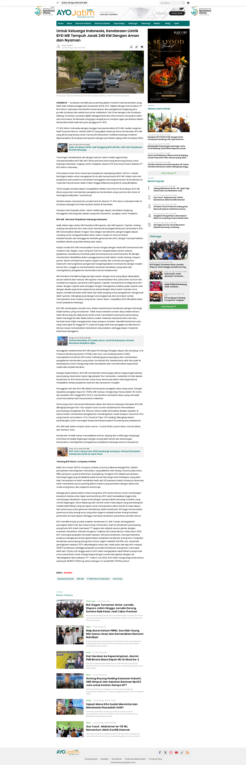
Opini (176, 23)
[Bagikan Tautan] (131, 47)
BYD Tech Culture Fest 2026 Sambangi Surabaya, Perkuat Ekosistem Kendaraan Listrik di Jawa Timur (104, 452)
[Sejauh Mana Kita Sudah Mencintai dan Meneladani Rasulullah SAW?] (70, 708)
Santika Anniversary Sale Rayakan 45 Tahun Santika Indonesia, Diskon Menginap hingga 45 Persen (168, 165)
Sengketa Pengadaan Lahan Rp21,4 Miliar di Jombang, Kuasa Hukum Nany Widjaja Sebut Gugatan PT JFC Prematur (171, 217)
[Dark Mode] (188, 3)
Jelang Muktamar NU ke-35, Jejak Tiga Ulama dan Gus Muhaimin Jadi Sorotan (171, 189)
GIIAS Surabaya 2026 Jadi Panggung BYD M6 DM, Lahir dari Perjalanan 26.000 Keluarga (105, 148)
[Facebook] (160, 752)
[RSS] (187, 752)
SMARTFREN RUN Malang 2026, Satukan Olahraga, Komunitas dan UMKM (175, 285)
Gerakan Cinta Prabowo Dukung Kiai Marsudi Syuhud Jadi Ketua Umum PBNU (170, 207)
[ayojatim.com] (67, 752)
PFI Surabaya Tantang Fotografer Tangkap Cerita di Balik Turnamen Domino (175, 299)
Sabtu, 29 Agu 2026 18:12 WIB (74, 3)
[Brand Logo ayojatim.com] (75, 13)
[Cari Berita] (183, 3)
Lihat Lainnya (167, 173)
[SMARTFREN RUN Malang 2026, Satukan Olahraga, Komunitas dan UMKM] (156, 286)
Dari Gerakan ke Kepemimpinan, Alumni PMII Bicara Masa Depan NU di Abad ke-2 (112, 657)
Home (60, 23)
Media (157, 23)
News (69, 23)
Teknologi (145, 23)
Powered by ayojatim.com (123, 762)
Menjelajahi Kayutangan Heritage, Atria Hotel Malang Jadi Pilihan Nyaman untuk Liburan (167, 147)
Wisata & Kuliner (102, 23)
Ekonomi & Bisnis (83, 23)
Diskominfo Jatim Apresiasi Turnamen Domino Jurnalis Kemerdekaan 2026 (173, 275)
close (52, 7)
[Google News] (182, 752)
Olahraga (132, 23)
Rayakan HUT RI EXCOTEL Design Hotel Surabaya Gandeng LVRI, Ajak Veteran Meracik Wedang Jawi (165, 138)
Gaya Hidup (119, 23)
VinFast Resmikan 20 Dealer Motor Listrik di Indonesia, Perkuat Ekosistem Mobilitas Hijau (101, 342)
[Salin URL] (137, 47)
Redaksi (68, 572)
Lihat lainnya (167, 306)
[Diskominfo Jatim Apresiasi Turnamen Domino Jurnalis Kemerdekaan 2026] (156, 275)
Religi (167, 23)
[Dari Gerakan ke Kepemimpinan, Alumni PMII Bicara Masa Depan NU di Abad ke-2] (70, 660)
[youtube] (176, 752)
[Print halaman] (142, 47)
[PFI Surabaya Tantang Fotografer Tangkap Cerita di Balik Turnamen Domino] (156, 297)
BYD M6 (80, 579)
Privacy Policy (155, 759)
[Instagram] (171, 752)
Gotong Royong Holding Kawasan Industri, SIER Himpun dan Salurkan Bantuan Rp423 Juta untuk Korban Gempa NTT (113, 682)
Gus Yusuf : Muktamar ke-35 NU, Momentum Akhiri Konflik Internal (108, 728)
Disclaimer (117, 759)
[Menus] (57, 3)
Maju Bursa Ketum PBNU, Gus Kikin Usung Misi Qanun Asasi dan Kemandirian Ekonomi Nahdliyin (114, 634)
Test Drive (117, 579)
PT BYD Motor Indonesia (98, 579)
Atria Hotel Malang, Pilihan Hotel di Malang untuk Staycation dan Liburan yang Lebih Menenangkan (168, 156)
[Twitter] (165, 752)
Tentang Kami (91, 759)
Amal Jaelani (67, 45)
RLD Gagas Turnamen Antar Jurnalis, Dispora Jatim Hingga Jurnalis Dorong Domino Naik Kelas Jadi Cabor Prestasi (111, 608)
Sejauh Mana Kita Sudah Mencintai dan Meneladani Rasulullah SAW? (112, 705)
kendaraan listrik (66, 579)
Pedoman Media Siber (135, 759)
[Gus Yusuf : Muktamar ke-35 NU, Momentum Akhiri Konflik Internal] (70, 729)
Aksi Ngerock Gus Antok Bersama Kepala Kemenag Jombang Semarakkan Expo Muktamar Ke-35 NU (171, 226)
